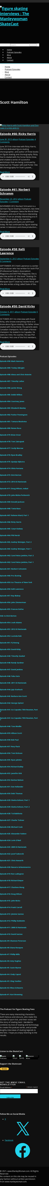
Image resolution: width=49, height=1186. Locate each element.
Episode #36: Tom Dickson (11, 753)
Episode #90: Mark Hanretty (12, 361)
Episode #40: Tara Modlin (10, 726)
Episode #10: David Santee (11, 934)
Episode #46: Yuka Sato (10, 676)
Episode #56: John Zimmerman (13, 602)
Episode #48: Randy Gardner (12, 663)
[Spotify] (22, 1058)
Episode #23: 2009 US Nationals (13, 847)
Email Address (6, 1087)
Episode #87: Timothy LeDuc (12, 381)
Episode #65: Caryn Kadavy (11, 529)
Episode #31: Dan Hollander (11, 787)
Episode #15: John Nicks (10, 901)
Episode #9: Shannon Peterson (13, 941)
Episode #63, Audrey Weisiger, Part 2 (15, 542)
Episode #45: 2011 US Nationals (13, 683)
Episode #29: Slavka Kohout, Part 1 (14, 800)
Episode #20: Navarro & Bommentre (15, 867)
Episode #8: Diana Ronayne (11, 947)
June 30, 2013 (6, 139)
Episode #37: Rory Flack (10, 746)
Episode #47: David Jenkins (11, 669)
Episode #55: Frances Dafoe (12, 609)
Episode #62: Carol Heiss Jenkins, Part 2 (17, 555)
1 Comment (13, 201)
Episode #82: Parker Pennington (13, 415)
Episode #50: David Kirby (17, 306)
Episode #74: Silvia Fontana (11, 468)
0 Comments (5, 261)
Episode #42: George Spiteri (12, 703)
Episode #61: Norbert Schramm (13, 569)
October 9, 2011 (7, 312)
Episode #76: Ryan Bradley (11, 455)
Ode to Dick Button (8, 616)
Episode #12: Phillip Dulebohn (12, 921)
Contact (10, 60)
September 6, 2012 (8, 258)
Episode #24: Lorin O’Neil (10, 840)
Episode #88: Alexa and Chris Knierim (15, 374)
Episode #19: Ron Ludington (12, 874)
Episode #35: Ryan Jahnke (11, 760)
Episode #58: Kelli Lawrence (12, 251)
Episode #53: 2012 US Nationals (13, 629)
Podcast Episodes (14, 52)
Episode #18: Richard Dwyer (11, 880)
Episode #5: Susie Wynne (10, 968)
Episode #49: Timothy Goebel (12, 656)
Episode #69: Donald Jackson (12, 502)
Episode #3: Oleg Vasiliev (10, 981)
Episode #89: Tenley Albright (12, 368)
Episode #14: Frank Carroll (11, 907)
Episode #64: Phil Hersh (10, 535)
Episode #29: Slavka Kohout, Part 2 (14, 807)
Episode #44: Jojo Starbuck (11, 689)
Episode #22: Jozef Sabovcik (12, 854)
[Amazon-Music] (32, 1058)
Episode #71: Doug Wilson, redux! (14, 488)
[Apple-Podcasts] (6, 1058)
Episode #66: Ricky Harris (18, 134)
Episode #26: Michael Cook (11, 827)
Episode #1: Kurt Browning (11, 994)
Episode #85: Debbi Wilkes (11, 395)
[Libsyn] (16, 1058)
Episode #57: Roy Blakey (10, 596)
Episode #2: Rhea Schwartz (11, 988)
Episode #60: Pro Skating (10, 576)
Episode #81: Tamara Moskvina (13, 421)
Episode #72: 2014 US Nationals (13, 482)
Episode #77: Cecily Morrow (11, 448)
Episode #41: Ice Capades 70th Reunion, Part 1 (19, 719)
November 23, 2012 (8, 199)
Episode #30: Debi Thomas (11, 793)
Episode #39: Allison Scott (11, 733)
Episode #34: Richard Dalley (11, 767)
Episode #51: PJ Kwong (9, 643)
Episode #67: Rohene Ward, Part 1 (14, 515)
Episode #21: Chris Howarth (11, 860)
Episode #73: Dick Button (10, 475)
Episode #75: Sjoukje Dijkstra (12, 462)
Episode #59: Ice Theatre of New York (16, 582)
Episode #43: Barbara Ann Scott (13, 696)
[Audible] (38, 1056)
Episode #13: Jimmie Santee (12, 914)
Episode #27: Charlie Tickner (12, 820)
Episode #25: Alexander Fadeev (13, 834)
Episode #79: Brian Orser (10, 435)
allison (15, 139)
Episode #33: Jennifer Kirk (11, 773)
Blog (7, 72)
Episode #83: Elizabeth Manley (13, 408)
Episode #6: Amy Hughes (10, 961)
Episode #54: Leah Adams (11, 622)
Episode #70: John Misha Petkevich (15, 495)
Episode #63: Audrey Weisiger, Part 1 (15, 549)
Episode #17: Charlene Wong (12, 887)
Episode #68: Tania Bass (10, 508)
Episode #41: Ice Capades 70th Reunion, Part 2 (19, 710)
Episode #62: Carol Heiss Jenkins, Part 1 (17, 562)
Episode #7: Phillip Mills (10, 954)
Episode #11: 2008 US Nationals (13, 927)
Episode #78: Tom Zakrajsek (12, 441)
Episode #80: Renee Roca (10, 428)
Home (7, 66)
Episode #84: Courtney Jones (12, 401)
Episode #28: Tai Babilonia (11, 813)
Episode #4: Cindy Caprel (10, 974)
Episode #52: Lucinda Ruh (11, 636)
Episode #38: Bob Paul (9, 740)
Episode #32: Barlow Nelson (11, 780)
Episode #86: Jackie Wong (11, 388)
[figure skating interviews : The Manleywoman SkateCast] (19, 23)
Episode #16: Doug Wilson (11, 894)
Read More (5, 172)
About (7, 74)
